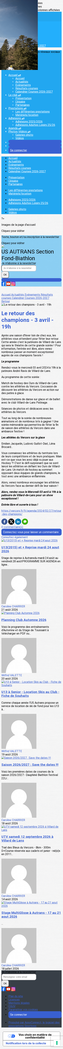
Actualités (21, 81)
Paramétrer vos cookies (23, 1009)
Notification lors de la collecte (26, 1043)
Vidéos (19, 138)
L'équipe (20, 101)
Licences (14, 999)
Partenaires (22, 105)
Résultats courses (26, 88)
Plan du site (15, 996)
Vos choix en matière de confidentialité (35, 1036)
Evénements (23, 85)
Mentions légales (19, 1003)
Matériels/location (26, 115)
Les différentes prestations (32, 111)
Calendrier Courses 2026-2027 (34, 91)
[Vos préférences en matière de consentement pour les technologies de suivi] (57, 1043)
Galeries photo (24, 135)
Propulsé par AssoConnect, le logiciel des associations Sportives (33, 1024)
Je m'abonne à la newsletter (18, 263)
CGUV (11, 1006)
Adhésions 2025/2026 (29, 121)
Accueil (19, 78)
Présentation (23, 98)
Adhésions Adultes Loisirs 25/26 (35, 125)
